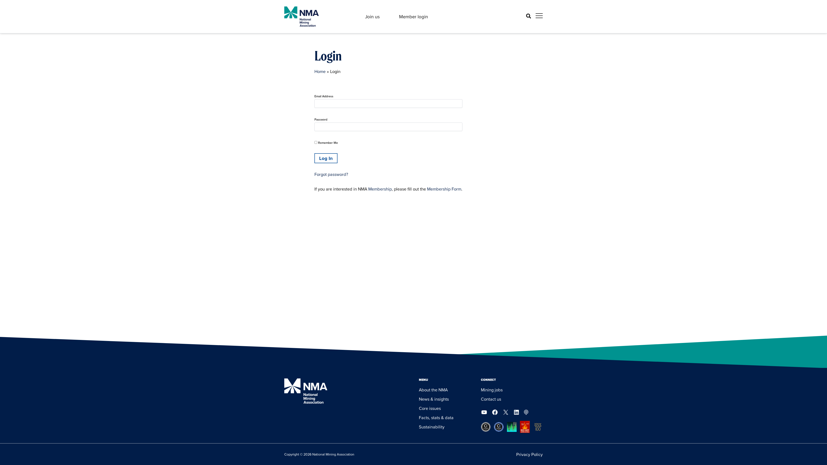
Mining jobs (492, 390)
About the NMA (433, 390)
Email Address (323, 96)
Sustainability (432, 427)
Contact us (491, 399)
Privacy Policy (529, 454)
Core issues (430, 408)
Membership (380, 189)
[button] (372, 16)
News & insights (434, 399)
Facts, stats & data (436, 417)
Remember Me (327, 143)
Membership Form (444, 189)
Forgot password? (331, 174)
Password (320, 119)
